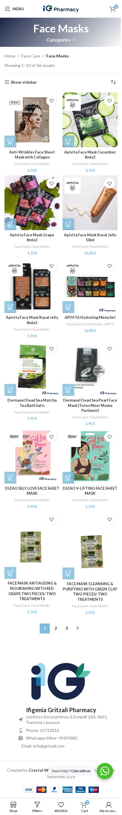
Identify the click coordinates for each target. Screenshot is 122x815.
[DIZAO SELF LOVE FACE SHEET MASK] (32, 456)
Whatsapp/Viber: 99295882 (52, 737)
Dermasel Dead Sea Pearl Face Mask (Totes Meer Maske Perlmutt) (90, 405)
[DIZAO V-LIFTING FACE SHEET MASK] (90, 456)
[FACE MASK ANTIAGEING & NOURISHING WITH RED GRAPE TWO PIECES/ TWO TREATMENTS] (32, 545)
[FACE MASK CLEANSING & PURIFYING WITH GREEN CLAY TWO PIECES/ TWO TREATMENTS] (90, 545)
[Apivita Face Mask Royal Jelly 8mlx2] (32, 285)
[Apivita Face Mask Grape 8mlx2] (32, 202)
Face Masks (40, 163)
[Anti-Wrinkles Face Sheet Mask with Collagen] (32, 120)
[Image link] (61, 680)
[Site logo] (61, 8)
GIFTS (109, 324)
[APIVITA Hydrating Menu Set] (90, 285)
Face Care (31, 55)
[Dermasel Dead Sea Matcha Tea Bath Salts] (32, 368)
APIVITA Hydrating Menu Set (90, 317)
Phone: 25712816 (42, 730)
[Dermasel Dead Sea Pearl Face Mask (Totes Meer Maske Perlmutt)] (90, 368)
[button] (10, 141)
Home (9, 55)
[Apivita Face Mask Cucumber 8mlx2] (90, 120)
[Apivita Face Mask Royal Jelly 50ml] (90, 202)
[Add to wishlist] (51, 100)
